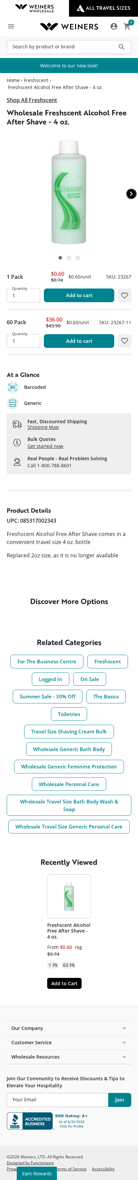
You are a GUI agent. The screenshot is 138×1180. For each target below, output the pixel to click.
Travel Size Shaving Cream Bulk (69, 731)
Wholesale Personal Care (69, 784)
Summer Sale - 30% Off (47, 696)
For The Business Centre (46, 661)
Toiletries (69, 714)
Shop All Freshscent (32, 100)
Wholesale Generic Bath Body (69, 749)
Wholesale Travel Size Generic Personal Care (69, 826)
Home (13, 80)
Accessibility (103, 1168)
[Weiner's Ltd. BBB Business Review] (69, 1121)
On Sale (89, 679)
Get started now (45, 446)
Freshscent (36, 80)
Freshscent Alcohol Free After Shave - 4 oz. (68, 931)
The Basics (106, 696)
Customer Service (31, 1042)
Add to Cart (64, 983)
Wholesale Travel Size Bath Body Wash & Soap (69, 805)
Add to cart (79, 295)
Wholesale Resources (35, 1057)
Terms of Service (70, 1168)
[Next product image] (131, 193)
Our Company (27, 1028)
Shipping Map (43, 427)
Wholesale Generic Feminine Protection (69, 766)
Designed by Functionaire (30, 1162)
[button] (60, 257)
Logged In (50, 679)
